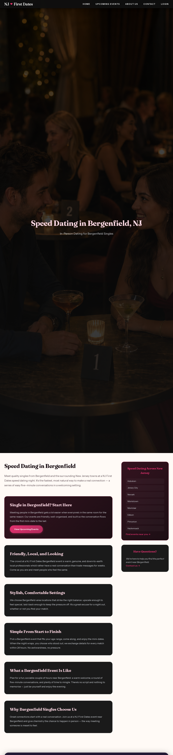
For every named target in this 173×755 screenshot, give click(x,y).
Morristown (132, 501)
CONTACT (149, 4)
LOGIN (165, 4)
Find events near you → (138, 534)
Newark (131, 494)
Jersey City (132, 487)
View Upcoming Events (26, 529)
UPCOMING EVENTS (108, 4)
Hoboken (131, 481)
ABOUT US (131, 4)
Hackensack (133, 528)
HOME (86, 4)
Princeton (132, 521)
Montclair (131, 508)
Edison (130, 515)
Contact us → (133, 565)
